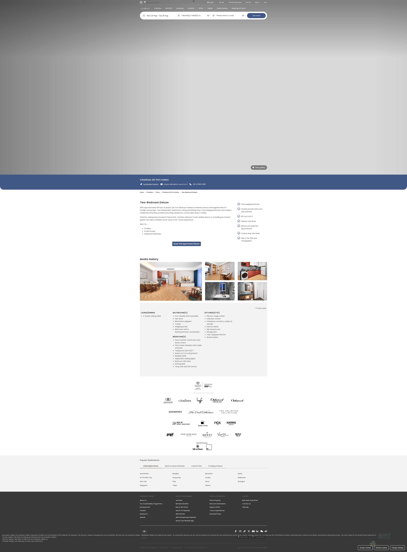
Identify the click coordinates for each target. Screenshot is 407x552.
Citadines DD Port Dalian (170, 192)
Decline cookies (381, 548)
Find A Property (215, 500)
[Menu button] (141, 2)
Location (191, 8)
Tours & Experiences (217, 510)
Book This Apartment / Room (186, 244)
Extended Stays (215, 514)
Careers (143, 510)
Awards (142, 517)
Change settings (397, 548)
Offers (201, 8)
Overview (157, 8)
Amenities (180, 8)
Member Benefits (182, 504)
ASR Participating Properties (186, 517)
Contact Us (246, 504)
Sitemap (245, 507)
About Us (143, 500)
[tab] (151, 466)
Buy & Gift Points (182, 507)
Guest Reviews (222, 8)
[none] (155, 500)
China (158, 192)
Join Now (179, 500)
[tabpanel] (203, 479)
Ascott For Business (183, 510)
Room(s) (168, 8)
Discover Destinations (218, 504)
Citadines (149, 192)
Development (145, 507)
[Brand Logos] (168, 400)
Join (265, 2)
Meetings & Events (238, 8)
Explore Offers (215, 507)
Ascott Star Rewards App (185, 521)
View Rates (256, 16)
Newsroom (144, 514)
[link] (236, 531)
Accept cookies (365, 548)
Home (142, 192)
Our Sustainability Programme (151, 504)
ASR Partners (180, 514)
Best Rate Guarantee (250, 500)
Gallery (210, 8)
